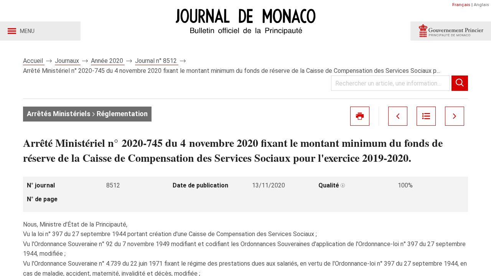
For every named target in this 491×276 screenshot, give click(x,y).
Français (461, 4)
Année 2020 (108, 60)
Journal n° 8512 (156, 60)
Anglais (481, 4)
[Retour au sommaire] (426, 116)
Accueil (33, 60)
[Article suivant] (454, 116)
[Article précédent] (397, 116)
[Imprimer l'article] (359, 116)
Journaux (68, 60)
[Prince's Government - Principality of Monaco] (450, 31)
